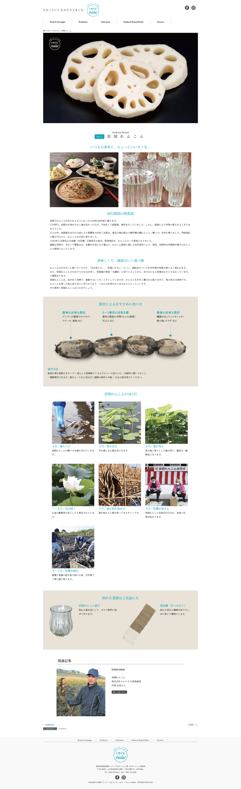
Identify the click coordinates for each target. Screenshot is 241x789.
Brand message (85, 740)
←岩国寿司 (48, 724)
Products (63, 728)
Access (160, 740)
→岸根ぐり (192, 724)
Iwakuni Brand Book (140, 740)
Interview (119, 740)
